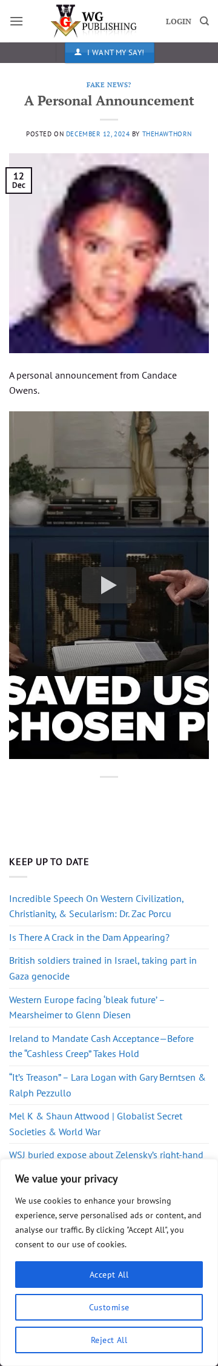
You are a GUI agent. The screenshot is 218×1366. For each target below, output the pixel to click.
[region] (109, 1262)
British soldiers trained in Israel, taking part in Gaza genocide (103, 968)
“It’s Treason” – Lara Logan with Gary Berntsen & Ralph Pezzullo (107, 1085)
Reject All (109, 1340)
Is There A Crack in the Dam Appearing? (89, 937)
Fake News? (109, 84)
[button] (16, 21)
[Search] (204, 21)
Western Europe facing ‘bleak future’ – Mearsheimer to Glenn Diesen (87, 1007)
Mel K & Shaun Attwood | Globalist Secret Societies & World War (95, 1124)
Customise (109, 1307)
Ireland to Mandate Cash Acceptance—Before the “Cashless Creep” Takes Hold (101, 1046)
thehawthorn (167, 134)
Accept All (109, 1274)
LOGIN (178, 21)
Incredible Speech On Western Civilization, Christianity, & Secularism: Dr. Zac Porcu (96, 906)
